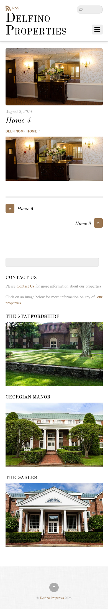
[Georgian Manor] (54, 435)
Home (32, 131)
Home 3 (87, 223)
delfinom (15, 131)
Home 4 (18, 121)
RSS (15, 7)
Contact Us (25, 286)
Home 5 (21, 208)
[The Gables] (54, 515)
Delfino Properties (52, 597)
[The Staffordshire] (54, 354)
